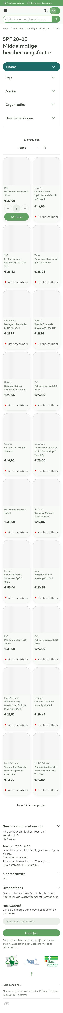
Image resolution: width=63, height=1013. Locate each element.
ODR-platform (19, 994)
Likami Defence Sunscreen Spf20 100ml (13, 578)
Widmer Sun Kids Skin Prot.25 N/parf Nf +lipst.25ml (15, 770)
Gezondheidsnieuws (42, 893)
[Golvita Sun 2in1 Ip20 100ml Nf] (16, 427)
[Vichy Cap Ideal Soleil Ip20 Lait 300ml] (46, 238)
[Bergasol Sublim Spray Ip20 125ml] (46, 554)
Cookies (7, 994)
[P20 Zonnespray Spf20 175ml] (16, 171)
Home (6, 28)
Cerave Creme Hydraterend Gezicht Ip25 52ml (45, 195)
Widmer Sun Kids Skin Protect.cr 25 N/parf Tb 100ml (45, 770)
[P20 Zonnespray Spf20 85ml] (46, 619)
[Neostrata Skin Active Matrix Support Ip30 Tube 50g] (46, 427)
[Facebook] (31, 974)
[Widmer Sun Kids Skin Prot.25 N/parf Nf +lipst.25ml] (16, 746)
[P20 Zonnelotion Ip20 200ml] (16, 619)
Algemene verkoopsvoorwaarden (21, 991)
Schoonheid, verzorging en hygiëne (32, 28)
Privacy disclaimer (49, 991)
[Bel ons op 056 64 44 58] (46, 10)
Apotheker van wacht (16, 896)
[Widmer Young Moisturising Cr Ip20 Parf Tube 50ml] (16, 681)
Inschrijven (31, 933)
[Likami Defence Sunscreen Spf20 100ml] (16, 554)
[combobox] (27, 19)
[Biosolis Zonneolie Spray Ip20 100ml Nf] (46, 303)
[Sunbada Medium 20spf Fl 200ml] (46, 492)
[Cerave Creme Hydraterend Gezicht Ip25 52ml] (46, 171)
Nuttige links (21, 893)
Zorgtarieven (50, 896)
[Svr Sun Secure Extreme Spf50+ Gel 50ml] (16, 238)
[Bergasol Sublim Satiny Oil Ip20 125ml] (16, 365)
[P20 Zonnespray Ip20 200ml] (16, 492)
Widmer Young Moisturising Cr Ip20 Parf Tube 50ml (15, 705)
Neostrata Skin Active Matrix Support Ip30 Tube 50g (45, 451)
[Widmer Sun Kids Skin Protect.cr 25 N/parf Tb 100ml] (46, 746)
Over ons (8, 893)
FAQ (5, 879)
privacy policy (10, 947)
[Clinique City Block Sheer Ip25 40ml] (46, 681)
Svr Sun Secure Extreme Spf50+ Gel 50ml (15, 262)
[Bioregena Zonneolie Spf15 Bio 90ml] (16, 303)
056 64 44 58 (22, 846)
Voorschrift (35, 896)
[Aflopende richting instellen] (45, 147)
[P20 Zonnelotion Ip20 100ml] (46, 365)
